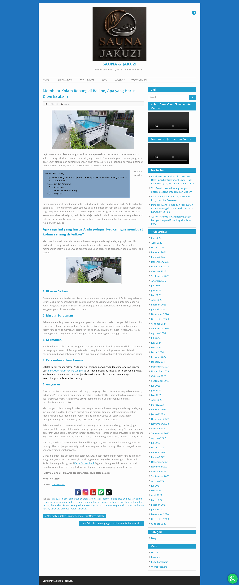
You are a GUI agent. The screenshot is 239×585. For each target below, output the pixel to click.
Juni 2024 (156, 342)
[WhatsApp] (101, 492)
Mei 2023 (156, 395)
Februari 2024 (158, 357)
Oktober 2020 (158, 523)
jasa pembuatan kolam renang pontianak (72, 502)
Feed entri (156, 557)
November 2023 (160, 371)
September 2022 (160, 433)
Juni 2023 (156, 390)
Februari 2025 (158, 304)
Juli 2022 (155, 442)
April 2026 (156, 242)
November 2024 (160, 319)
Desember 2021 (160, 461)
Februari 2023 (158, 409)
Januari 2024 (158, 361)
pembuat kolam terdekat (74, 508)
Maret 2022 (157, 447)
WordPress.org (159, 566)
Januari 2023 (158, 414)
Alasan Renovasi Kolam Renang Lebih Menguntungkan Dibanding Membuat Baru (171, 220)
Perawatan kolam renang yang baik (66, 370)
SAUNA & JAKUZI (119, 64)
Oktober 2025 (158, 271)
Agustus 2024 (158, 333)
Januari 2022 (158, 457)
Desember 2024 (160, 314)
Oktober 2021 (158, 471)
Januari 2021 (158, 509)
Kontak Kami (87, 79)
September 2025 (160, 276)
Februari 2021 (158, 504)
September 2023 (160, 380)
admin (66, 104)
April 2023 (156, 399)
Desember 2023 (160, 366)
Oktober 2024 (158, 323)
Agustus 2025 (158, 280)
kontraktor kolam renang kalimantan (70, 505)
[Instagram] (85, 492)
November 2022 (160, 423)
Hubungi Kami (139, 79)
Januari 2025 (158, 309)
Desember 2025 (160, 261)
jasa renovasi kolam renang (109, 502)
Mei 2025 (156, 295)
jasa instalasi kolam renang (103, 498)
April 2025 (156, 299)
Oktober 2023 (158, 376)
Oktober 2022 (158, 428)
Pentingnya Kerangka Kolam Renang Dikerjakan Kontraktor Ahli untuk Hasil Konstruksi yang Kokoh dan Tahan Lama (172, 180)
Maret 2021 (157, 500)
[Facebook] (78, 492)
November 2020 (160, 519)
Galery (119, 79)
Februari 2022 (158, 452)
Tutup (60, 173)
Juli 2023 (155, 385)
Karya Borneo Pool (84, 463)
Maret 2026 (157, 247)
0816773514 (58, 484)
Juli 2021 (155, 485)
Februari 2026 (158, 252)
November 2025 (160, 266)
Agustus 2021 (158, 481)
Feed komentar (159, 561)
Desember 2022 (160, 419)
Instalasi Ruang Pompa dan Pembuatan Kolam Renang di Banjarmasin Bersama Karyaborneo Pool (172, 208)
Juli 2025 (155, 285)
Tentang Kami (64, 79)
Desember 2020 (160, 514)
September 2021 (160, 476)
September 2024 (160, 328)
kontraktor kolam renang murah (107, 505)
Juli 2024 (155, 338)
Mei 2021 (156, 490)
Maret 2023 (157, 404)
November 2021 (160, 466)
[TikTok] (109, 492)
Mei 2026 (156, 237)
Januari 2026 (158, 257)
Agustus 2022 (158, 438)
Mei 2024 (156, 347)
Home (46, 79)
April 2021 (156, 495)
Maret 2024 (157, 352)
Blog (104, 79)
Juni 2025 (156, 290)
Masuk (154, 552)
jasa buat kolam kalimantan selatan (69, 498)
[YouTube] (93, 492)
